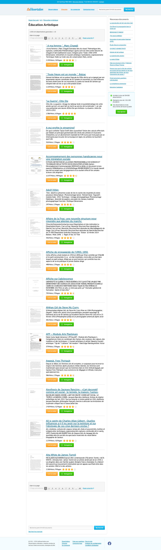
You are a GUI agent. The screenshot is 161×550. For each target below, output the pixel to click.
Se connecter (75, 9)
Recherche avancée (35, 532)
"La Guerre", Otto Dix (57, 101)
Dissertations (53, 9)
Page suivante (88, 38)
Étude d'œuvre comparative (118, 45)
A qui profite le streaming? (60, 127)
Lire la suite (52, 65)
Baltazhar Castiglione (116, 87)
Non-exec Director (78, 2)
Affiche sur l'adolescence (59, 278)
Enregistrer (68, 65)
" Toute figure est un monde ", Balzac (66, 74)
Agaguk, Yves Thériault (58, 360)
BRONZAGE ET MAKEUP (116, 32)
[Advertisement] (46, 510)
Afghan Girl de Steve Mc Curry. (62, 307)
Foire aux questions (78, 541)
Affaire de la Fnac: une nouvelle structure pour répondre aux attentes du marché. (71, 220)
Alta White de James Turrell (61, 455)
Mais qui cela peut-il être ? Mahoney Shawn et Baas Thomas (121, 64)
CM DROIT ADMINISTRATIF (118, 48)
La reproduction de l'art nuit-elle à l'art (121, 23)
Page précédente (37, 38)
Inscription (121, 112)
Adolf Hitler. (52, 190)
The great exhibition (116, 36)
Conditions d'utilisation (91, 545)
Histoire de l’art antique (117, 52)
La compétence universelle (118, 84)
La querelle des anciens (117, 56)
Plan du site (88, 541)
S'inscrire (64, 9)
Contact (101, 2)
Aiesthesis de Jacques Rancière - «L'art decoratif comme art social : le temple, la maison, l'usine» (72, 390)
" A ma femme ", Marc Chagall (62, 45)
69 (80, 38)
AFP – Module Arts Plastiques (62, 334)
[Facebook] (109, 545)
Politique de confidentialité (93, 543)
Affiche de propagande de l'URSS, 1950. (67, 252)
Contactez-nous (88, 9)
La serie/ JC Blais (114, 59)
